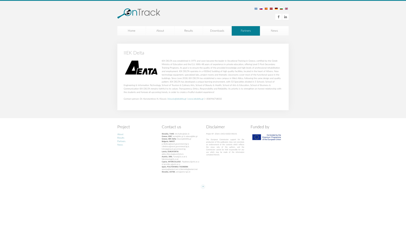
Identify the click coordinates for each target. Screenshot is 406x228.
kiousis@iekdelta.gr (177, 99)
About (160, 30)
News (274, 30)
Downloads (217, 30)
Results (188, 30)
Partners (246, 30)
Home (131, 30)
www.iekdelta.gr (196, 99)
